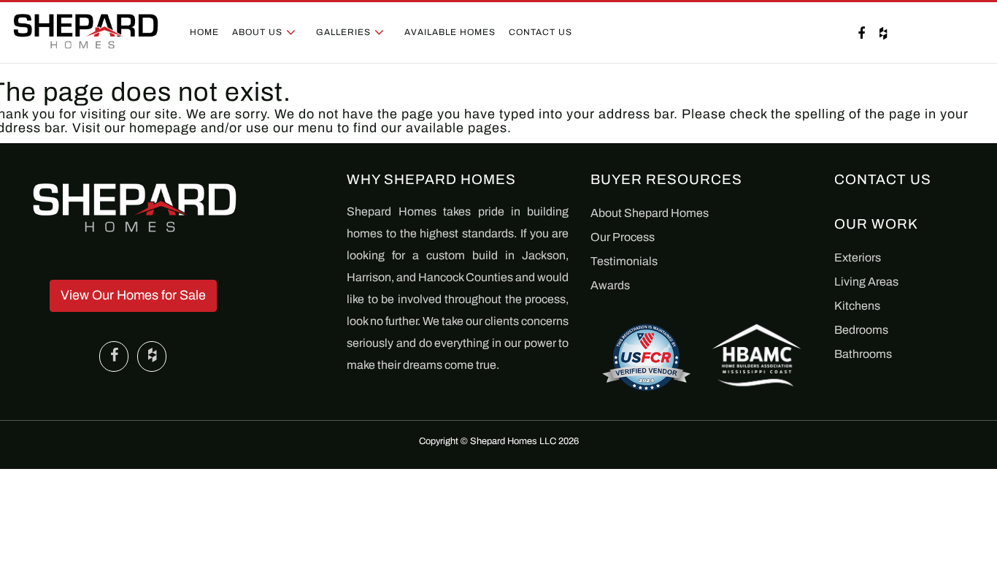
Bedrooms (861, 330)
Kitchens (857, 305)
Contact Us (540, 32)
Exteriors (857, 257)
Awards (610, 285)
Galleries (343, 32)
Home (204, 32)
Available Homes (450, 32)
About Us (257, 32)
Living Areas (866, 281)
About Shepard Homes (649, 213)
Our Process (622, 237)
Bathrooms (863, 354)
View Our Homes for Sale (133, 295)
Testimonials (624, 261)
